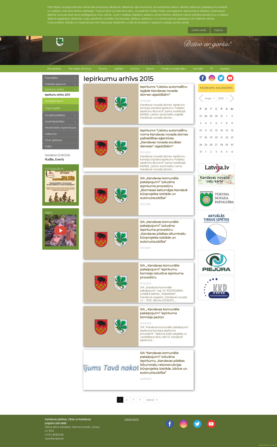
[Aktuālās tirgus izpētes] (216, 230)
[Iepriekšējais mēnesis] (201, 98)
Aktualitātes (54, 68)
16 (232, 130)
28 (205, 116)
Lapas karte (131, 419)
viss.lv (274, 445)
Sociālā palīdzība (55, 115)
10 (200, 130)
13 (216, 130)
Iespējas (225, 68)
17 (201, 137)
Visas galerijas (53, 140)
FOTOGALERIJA (54, 168)
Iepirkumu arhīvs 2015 (57, 94)
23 (232, 137)
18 (206, 137)
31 (221, 116)
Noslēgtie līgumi (54, 101)
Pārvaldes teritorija (79, 68)
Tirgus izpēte (52, 108)
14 (221, 130)
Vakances (51, 133)
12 (211, 130)
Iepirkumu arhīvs (54, 89)
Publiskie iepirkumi (55, 84)
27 (200, 116)
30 (216, 116)
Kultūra (134, 68)
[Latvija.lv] (216, 168)
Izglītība (118, 68)
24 (200, 144)
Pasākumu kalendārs (173, 68)
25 (206, 144)
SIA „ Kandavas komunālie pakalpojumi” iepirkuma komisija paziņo (159, 313)
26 (211, 144)
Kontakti (198, 68)
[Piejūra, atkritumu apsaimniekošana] (216, 262)
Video (48, 146)
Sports (150, 68)
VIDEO (48, 212)
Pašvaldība (51, 77)
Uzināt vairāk (199, 30)
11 (206, 130)
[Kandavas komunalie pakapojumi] (216, 288)
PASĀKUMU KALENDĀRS (216, 87)
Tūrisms (102, 68)
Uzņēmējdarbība (54, 121)
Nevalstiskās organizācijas (60, 127)
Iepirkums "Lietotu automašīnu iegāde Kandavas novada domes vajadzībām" (163, 90)
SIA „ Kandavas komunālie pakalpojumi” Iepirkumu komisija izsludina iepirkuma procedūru (162, 271)
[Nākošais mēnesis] (232, 98)
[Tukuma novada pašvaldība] (216, 198)
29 (211, 116)
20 (216, 137)
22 (227, 137)
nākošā (150, 399)
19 (211, 137)
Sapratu (218, 30)
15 (227, 130)
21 (221, 137)
